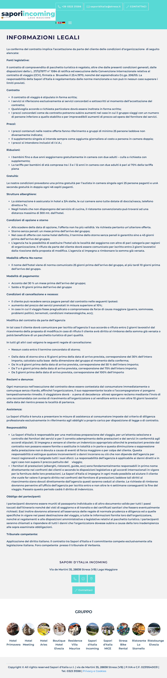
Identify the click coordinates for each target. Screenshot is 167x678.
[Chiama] (75, 578)
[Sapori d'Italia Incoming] (92, 638)
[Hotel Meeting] (28, 638)
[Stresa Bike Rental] (123, 638)
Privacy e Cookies (94, 671)
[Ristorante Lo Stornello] (138, 638)
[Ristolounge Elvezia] (154, 638)
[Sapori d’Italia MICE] (107, 638)
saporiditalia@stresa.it (105, 6)
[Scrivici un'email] (83, 578)
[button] (70, 22)
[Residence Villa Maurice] (74, 638)
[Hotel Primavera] (13, 638)
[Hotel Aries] (43, 638)
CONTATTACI (137, 6)
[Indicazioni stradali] (91, 578)
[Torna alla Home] (28, 14)
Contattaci (85, 590)
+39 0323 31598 (71, 6)
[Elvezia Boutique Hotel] (59, 638)
